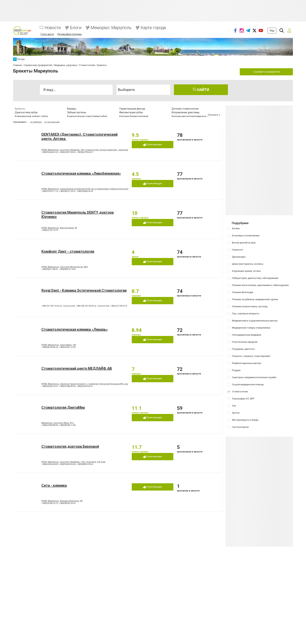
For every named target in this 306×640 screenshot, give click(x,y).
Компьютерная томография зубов (87, 116)
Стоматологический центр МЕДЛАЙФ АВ (76, 368)
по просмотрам (52, 122)
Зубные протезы (76, 112)
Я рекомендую (154, 144)
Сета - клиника (54, 485)
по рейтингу (36, 122)
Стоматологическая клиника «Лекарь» (74, 329)
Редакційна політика (69, 34)
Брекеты (20, 108)
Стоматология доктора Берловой (70, 446)
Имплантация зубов (131, 112)
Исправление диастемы (185, 112)
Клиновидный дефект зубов (31, 116)
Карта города (153, 27)
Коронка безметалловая (133, 116)
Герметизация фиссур (132, 108)
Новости (53, 27)
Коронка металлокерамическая (190, 116)
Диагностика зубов (26, 112)
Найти (202, 90)
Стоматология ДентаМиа (63, 407)
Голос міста (47, 34)
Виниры (71, 108)
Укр (272, 30)
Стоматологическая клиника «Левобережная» (81, 173)
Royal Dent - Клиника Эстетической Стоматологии (84, 290)
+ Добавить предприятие (266, 71)
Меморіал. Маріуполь (111, 27)
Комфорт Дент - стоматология (67, 251)
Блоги (75, 27)
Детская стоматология (185, 108)
